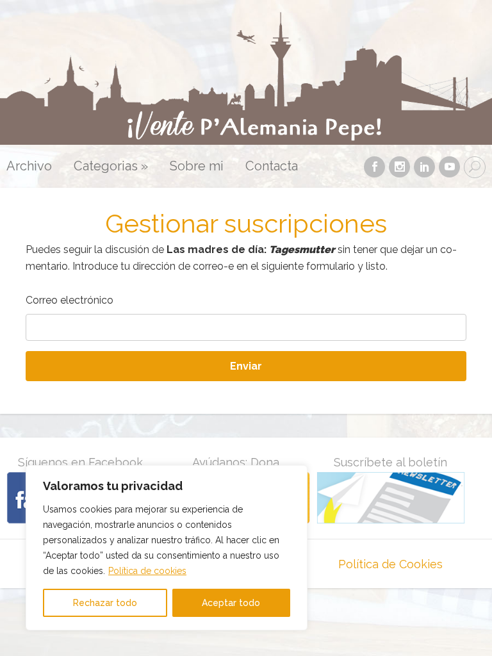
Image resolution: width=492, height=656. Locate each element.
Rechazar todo (105, 603)
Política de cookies (147, 571)
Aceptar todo (231, 603)
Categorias (111, 167)
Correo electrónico (69, 300)
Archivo (29, 167)
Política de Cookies (390, 564)
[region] (167, 547)
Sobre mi (197, 167)
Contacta (271, 167)
